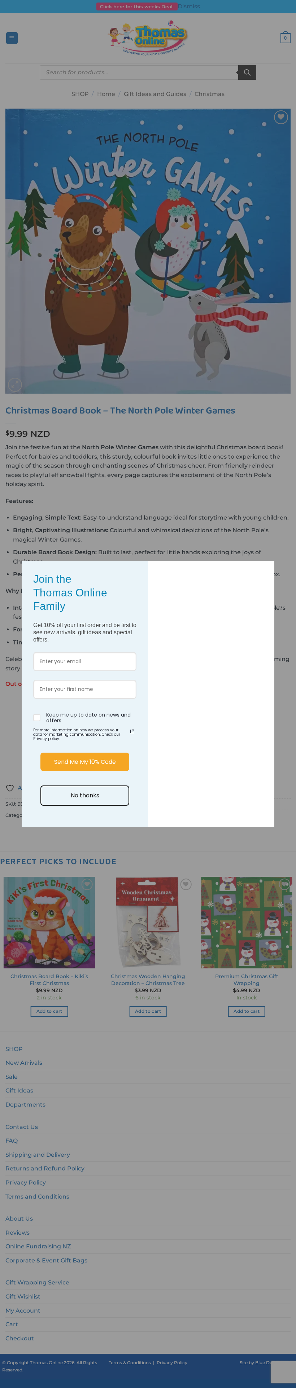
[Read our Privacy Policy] (132, 731)
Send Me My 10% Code (85, 762)
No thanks (85, 795)
